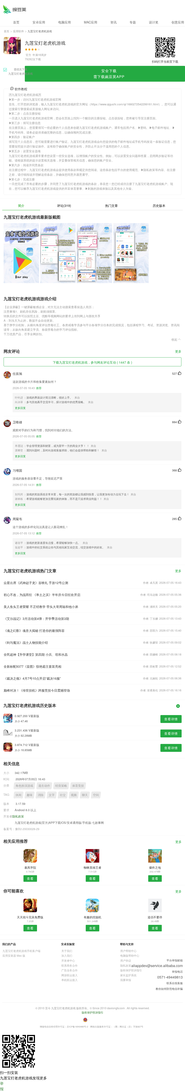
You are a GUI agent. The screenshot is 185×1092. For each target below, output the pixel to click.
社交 (63, 795)
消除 (41, 795)
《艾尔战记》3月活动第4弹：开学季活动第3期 (36, 618)
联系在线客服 (174, 983)
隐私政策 (18, 816)
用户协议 (125, 960)
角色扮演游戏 (24, 785)
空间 (96, 795)
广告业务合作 (69, 970)
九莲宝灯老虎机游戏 (14, 9)
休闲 (18, 795)
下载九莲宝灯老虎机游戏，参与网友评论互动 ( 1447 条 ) (92, 362)
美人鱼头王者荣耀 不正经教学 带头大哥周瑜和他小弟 (41, 606)
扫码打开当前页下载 (165, 61)
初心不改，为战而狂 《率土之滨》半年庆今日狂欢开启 (42, 594)
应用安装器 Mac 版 (13, 955)
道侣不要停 (155, 917)
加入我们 (66, 955)
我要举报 (125, 980)
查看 (30, 878)
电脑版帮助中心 (129, 955)
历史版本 (159, 205)
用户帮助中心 (128, 951)
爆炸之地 (155, 867)
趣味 (29, 795)
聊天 (85, 795)
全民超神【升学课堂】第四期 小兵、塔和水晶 (36, 654)
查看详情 (171, 719)
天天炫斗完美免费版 (30, 917)
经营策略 (61, 785)
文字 (52, 795)
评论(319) (64, 205)
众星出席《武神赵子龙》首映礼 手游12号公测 (36, 582)
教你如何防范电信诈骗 (169, 988)
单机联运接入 (69, 980)
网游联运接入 (69, 975)
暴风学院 (30, 867)
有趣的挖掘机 (92, 917)
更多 (178, 351)
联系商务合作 (69, 965)
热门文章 (111, 205)
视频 (74, 795)
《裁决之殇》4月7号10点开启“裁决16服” (32, 678)
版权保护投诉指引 (131, 970)
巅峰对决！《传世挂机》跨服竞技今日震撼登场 (37, 690)
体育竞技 (78, 785)
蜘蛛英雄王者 (92, 867)
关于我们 (66, 951)
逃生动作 (44, 785)
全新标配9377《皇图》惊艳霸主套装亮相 (32, 666)
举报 (2, 1086)
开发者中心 (68, 960)
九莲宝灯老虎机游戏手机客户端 (21, 951)
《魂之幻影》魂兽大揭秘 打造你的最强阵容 (34, 630)
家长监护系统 (128, 975)
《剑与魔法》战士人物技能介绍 (26, 642)
